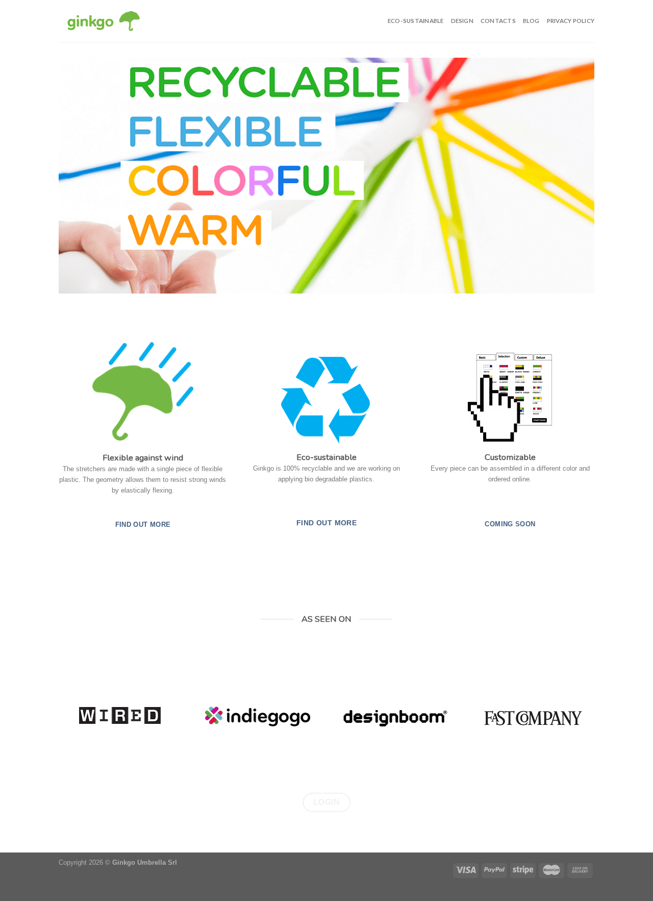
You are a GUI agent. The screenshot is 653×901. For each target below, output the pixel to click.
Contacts (498, 20)
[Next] (571, 175)
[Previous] (82, 175)
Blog (531, 20)
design (462, 20)
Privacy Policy (570, 20)
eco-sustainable (416, 20)
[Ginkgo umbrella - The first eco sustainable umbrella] (103, 21)
